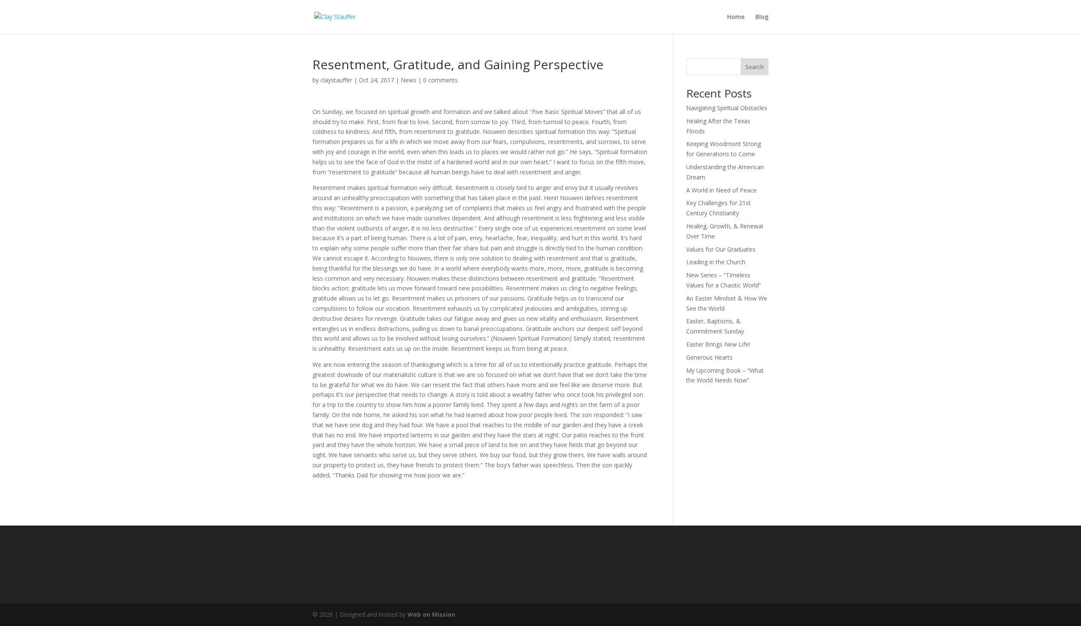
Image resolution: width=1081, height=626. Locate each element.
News (408, 80)
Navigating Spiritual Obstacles (726, 108)
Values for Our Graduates (720, 249)
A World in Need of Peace (721, 190)
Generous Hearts (709, 357)
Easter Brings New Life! (718, 344)
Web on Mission (431, 614)
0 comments (440, 80)
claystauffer (336, 80)
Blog (762, 17)
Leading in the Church (715, 262)
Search (754, 67)
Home (735, 17)
